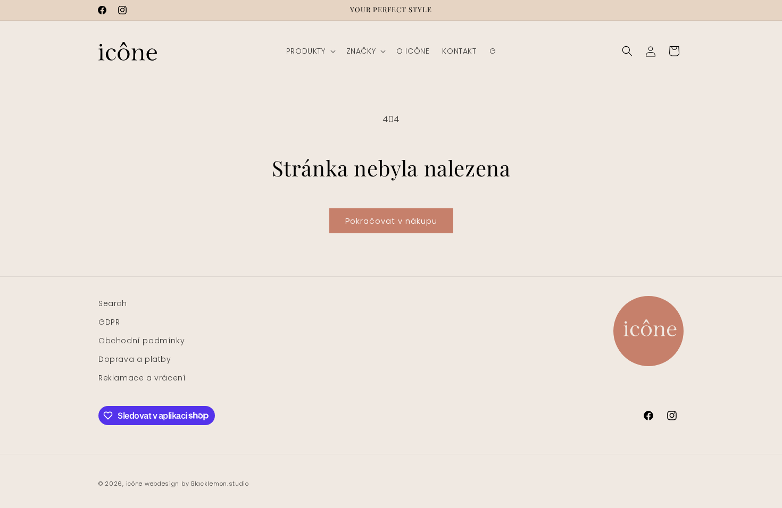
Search (112, 303)
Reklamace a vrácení (142, 377)
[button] (310, 51)
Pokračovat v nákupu (391, 220)
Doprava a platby (134, 359)
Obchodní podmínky (141, 340)
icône (134, 483)
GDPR (109, 322)
